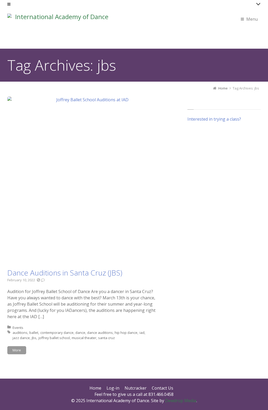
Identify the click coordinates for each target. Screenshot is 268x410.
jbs (34, 337)
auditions (20, 332)
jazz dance (21, 337)
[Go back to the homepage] (59, 30)
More (17, 350)
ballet (33, 332)
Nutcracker (136, 388)
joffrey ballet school (54, 337)
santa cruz (106, 337)
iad (141, 332)
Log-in (113, 388)
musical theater (84, 337)
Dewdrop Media (180, 400)
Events (18, 327)
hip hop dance (126, 332)
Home (95, 388)
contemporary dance (57, 332)
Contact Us (162, 388)
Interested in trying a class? (214, 119)
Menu (252, 19)
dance (80, 332)
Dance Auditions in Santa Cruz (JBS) (64, 273)
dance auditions (100, 332)
